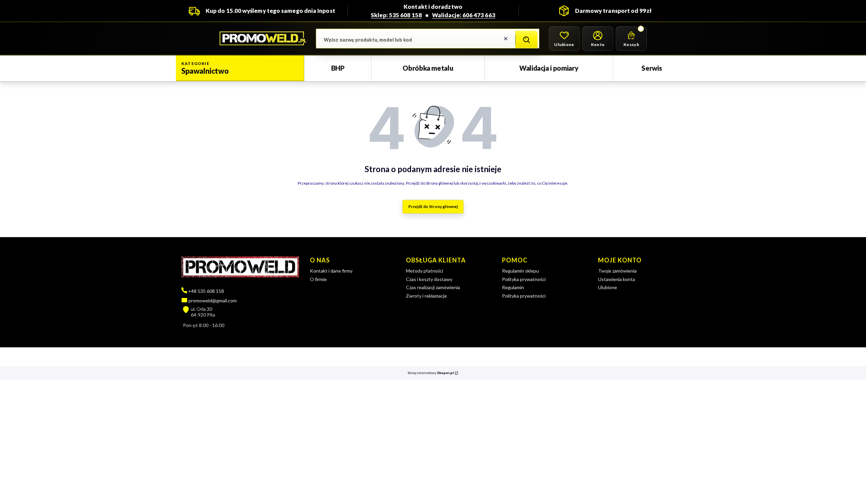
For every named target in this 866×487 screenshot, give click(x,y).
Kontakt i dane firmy (331, 271)
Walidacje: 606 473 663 (463, 15)
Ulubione (607, 287)
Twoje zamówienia (617, 271)
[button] (526, 39)
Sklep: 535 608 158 (396, 15)
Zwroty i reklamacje (426, 296)
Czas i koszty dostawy (429, 279)
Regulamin (513, 287)
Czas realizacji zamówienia (433, 287)
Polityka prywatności (524, 279)
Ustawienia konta (616, 279)
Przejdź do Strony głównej (433, 206)
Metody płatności (424, 271)
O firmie (318, 279)
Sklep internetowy (431, 373)
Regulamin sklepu (520, 271)
